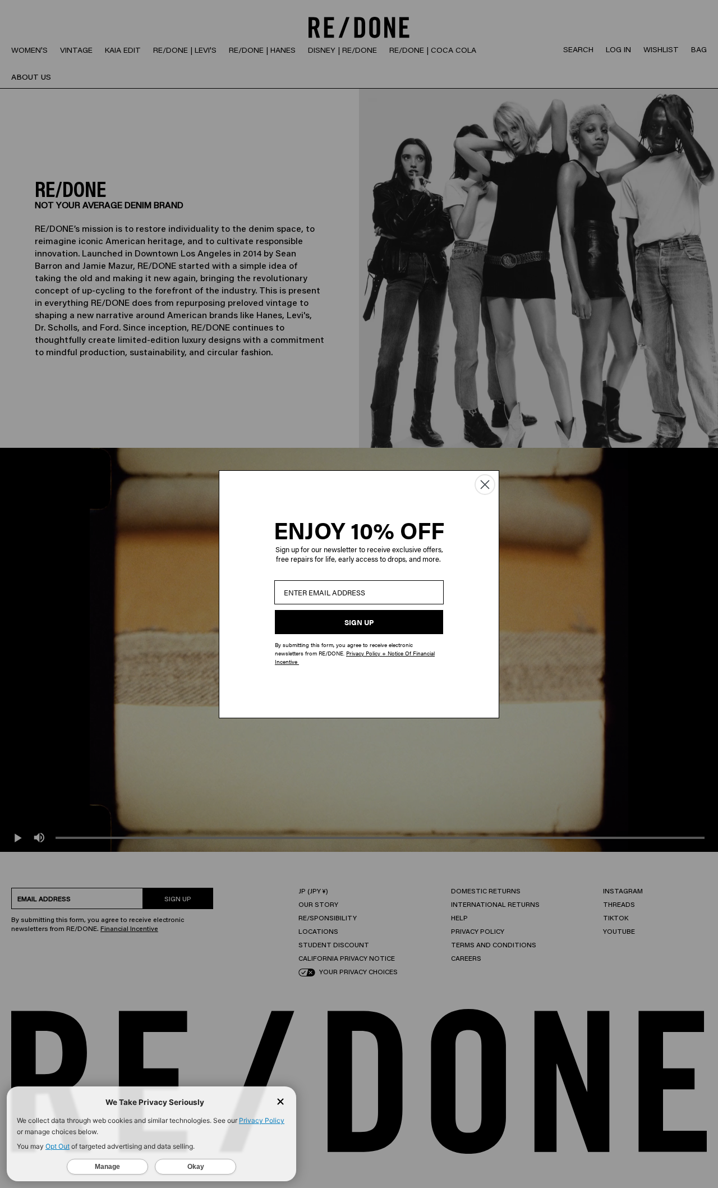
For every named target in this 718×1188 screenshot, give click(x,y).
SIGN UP (359, 622)
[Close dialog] (485, 484)
